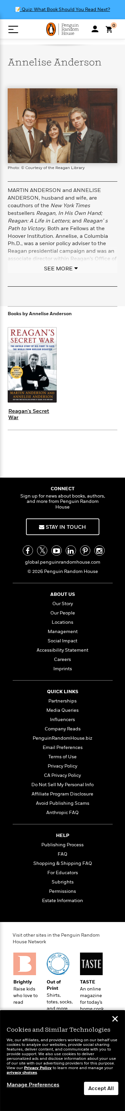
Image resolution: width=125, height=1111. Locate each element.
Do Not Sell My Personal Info (62, 785)
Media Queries (62, 710)
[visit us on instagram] (99, 550)
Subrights (63, 882)
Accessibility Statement (62, 650)
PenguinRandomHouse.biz (62, 738)
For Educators (62, 873)
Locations (62, 622)
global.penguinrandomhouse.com (62, 562)
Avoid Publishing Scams (62, 803)
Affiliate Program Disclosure (62, 794)
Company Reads (63, 729)
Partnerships (62, 701)
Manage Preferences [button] (33, 1085)
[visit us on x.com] (42, 550)
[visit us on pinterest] (85, 550)
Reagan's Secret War (28, 414)
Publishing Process (62, 845)
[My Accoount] (95, 29)
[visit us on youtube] (56, 550)
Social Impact (62, 641)
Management (63, 631)
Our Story (62, 604)
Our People (62, 613)
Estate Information (62, 900)
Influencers (62, 719)
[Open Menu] (13, 29)
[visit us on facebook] (28, 550)
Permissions (62, 891)
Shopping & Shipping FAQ (62, 863)
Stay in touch (65, 527)
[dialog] (62, 1060)
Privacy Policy (62, 766)
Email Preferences (63, 747)
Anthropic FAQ (62, 812)
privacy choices (22, 1072)
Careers (62, 659)
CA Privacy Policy (62, 775)
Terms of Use (62, 757)
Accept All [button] (101, 1088)
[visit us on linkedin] (71, 550)
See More (58, 268)
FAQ (62, 854)
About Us (62, 594)
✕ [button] (115, 1019)
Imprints (62, 669)
